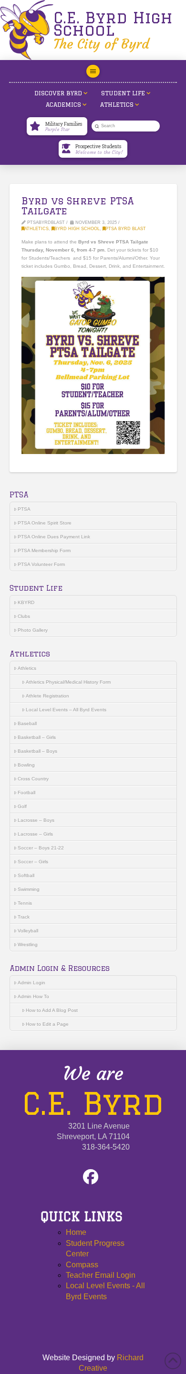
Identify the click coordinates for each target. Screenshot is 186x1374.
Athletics (36, 228)
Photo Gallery (33, 630)
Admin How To (33, 996)
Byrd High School (77, 228)
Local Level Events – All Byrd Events (66, 709)
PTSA (24, 509)
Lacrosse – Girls (35, 834)
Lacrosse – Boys (36, 820)
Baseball (27, 723)
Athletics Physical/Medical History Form (68, 682)
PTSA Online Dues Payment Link (54, 536)
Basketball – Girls (37, 737)
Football (26, 792)
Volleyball (28, 930)
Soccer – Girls (33, 861)
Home (76, 1232)
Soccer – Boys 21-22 (41, 847)
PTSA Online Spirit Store (45, 522)
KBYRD (26, 602)
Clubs (24, 616)
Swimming (29, 889)
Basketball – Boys (37, 751)
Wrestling (28, 944)
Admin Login (31, 982)
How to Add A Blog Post (52, 1010)
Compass (82, 1265)
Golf (22, 806)
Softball (26, 875)
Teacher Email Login (100, 1275)
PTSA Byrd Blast (125, 228)
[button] (93, 71)
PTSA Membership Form (44, 550)
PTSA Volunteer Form (41, 564)
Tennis (25, 903)
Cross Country (33, 778)
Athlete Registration (47, 695)
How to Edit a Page (47, 1024)
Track (24, 916)
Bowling (26, 765)
